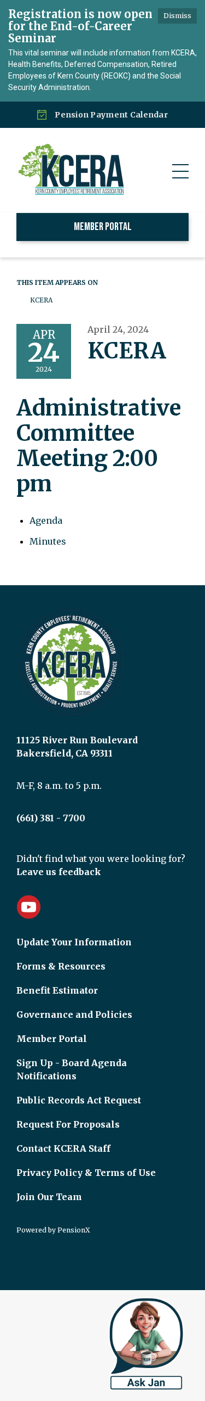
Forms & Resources (61, 966)
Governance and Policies (74, 1014)
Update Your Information (74, 942)
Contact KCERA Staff (63, 1148)
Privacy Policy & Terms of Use (86, 1172)
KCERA (41, 300)
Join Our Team (49, 1196)
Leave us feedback (58, 871)
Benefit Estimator (57, 990)
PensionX (73, 1230)
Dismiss (177, 16)
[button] (180, 171)
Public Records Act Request (78, 1100)
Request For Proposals (68, 1124)
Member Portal (103, 226)
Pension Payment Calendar (111, 115)
